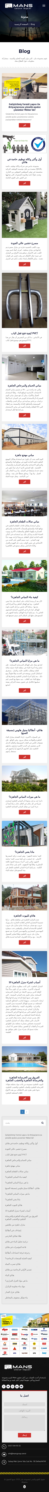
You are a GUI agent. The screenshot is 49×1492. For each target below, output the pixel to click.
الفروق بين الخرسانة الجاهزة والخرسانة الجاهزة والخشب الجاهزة (24, 1079)
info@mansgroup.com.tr (17, 1453)
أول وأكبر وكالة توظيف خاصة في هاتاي (24, 160)
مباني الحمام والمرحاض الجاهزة (24, 385)
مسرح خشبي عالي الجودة (24, 243)
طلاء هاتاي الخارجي (13, 1236)
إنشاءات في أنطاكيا (13, 1230)
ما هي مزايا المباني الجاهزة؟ (24, 660)
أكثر (24, 125)
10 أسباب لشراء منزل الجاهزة (24, 982)
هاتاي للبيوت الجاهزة (24, 915)
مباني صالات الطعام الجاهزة (24, 521)
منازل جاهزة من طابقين (15, 1224)
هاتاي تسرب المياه (12, 1264)
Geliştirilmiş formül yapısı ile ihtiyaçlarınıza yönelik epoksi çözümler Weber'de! (25, 107)
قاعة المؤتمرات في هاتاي (15, 1247)
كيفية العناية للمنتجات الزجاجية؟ (18, 1258)
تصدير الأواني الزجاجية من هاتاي (18, 1269)
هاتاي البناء (9, 1275)
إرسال (24, 1435)
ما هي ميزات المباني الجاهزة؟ (24, 796)
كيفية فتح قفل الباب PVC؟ (24, 333)
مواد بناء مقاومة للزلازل (15, 1286)
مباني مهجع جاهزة (24, 455)
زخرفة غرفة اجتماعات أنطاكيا (17, 1252)
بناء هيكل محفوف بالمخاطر (16, 1297)
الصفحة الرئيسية (21, 24)
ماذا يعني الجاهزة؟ (24, 851)
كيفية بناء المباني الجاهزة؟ (24, 597)
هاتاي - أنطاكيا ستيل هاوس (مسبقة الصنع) (24, 731)
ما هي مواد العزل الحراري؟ (16, 1280)
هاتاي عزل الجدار (12, 1292)
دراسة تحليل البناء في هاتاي (16, 1241)
